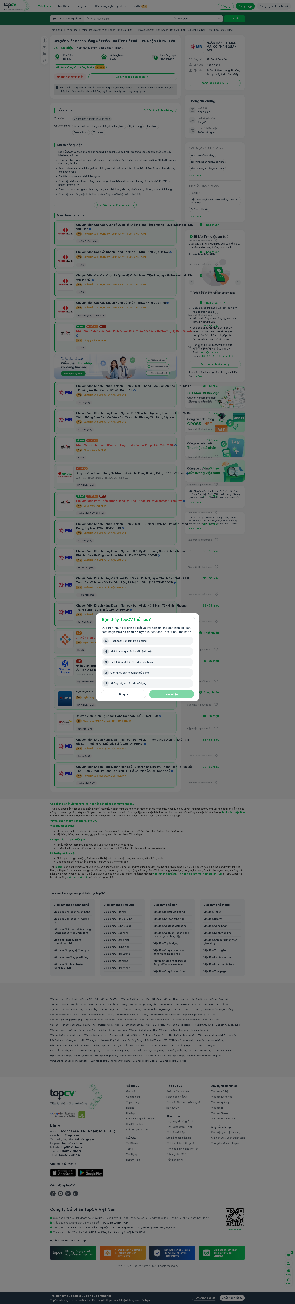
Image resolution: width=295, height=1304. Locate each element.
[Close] (194, 618)
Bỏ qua (123, 694)
